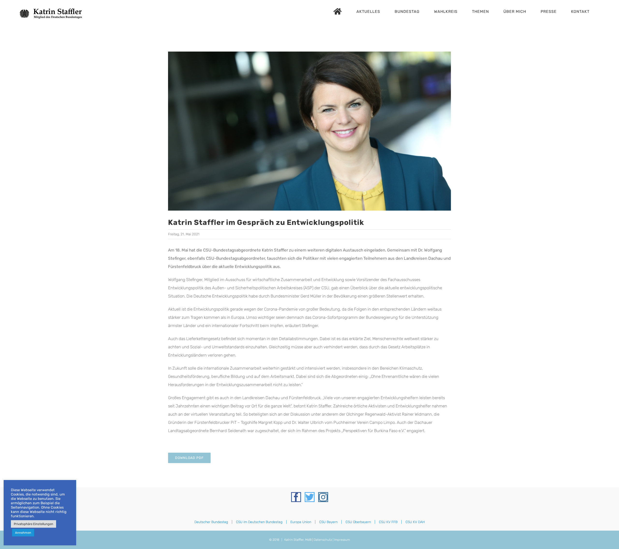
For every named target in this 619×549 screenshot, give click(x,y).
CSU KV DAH (415, 522)
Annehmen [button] (23, 532)
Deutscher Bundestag (211, 522)
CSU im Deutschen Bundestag (259, 522)
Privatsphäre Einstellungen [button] (33, 524)
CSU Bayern (328, 522)
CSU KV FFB (388, 522)
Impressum (342, 539)
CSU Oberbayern (358, 522)
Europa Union (300, 522)
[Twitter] (310, 497)
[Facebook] (296, 497)
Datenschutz (323, 539)
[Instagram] (323, 497)
